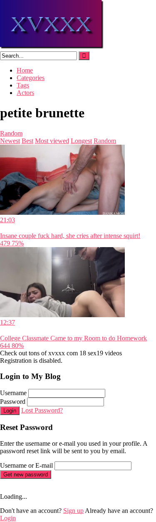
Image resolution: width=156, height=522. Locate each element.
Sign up (73, 510)
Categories (31, 77)
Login (9, 411)
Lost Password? (42, 410)
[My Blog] (52, 47)
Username (13, 392)
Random (11, 133)
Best (27, 140)
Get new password (25, 474)
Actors (25, 92)
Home (25, 70)
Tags (23, 85)
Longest (81, 140)
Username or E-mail (26, 465)
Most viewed (52, 140)
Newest (10, 140)
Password (12, 401)
